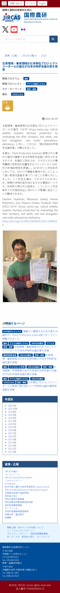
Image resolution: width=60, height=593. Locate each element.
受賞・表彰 (31, 89)
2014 (10, 442)
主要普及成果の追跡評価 (16, 492)
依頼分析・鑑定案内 (14, 514)
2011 (10, 451)
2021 (10, 420)
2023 (44, 55)
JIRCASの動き (29, 55)
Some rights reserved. (38, 585)
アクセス (30, 3)
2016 (10, 436)
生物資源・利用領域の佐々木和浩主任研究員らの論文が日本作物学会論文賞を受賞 (29, 370)
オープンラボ (11, 508)
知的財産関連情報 (13, 505)
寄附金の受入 (11, 495)
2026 (10, 405)
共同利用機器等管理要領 (16, 511)
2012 (10, 448)
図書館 (8, 517)
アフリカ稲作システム (36, 84)
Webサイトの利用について (30, 527)
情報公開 (11, 527)
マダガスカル (17, 94)
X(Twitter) (9, 483)
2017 (10, 433)
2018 (10, 430)
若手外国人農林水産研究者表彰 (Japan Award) (27, 486)
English (42, 3)
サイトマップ (43, 536)
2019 (10, 427)
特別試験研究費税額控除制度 (19, 502)
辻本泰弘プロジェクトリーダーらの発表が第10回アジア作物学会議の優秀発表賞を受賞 (29, 385)
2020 (10, 424)
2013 (10, 445)
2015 (10, 439)
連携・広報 (11, 55)
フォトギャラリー (13, 480)
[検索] (53, 39)
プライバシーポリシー (17, 533)
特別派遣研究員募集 (14, 498)
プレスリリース (12, 474)
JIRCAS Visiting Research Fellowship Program (26, 489)
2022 (10, 417)
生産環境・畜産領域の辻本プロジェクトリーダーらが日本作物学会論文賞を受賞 (29, 348)
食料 (26, 78)
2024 (10, 411)
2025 (10, 408)
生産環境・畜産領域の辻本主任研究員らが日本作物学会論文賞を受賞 (29, 358)
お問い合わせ (16, 3)
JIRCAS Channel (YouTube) (17, 477)
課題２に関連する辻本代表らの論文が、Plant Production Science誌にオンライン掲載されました (30, 334)
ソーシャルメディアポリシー (21, 530)
